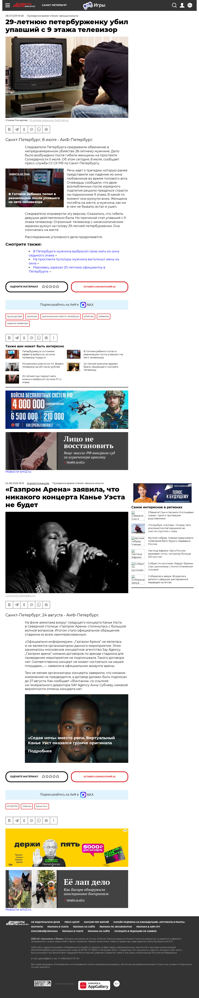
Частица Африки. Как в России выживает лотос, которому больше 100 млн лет (169, 553)
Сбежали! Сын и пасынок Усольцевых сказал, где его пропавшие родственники (171, 515)
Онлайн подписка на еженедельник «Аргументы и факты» (149, 922)
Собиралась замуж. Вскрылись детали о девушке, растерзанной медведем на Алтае (168, 579)
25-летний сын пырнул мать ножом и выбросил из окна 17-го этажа (41, 379)
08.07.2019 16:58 (14, 15)
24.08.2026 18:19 (14, 483)
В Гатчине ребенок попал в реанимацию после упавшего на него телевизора (103, 354)
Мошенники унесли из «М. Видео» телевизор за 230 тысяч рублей (43, 365)
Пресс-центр (72, 922)
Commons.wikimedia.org (20, 595)
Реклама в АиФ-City (148, 927)
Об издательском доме (45, 922)
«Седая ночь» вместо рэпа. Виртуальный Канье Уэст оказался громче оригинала (71, 740)
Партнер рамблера (64, 984)
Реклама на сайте (84, 927)
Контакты (37, 927)
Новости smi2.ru (18, 471)
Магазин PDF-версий (96, 922)
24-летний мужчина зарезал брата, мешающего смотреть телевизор (101, 366)
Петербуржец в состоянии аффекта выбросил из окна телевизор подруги (38, 354)
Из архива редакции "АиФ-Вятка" (49, 120)
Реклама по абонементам (116, 927)
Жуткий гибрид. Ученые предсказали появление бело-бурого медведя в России (170, 540)
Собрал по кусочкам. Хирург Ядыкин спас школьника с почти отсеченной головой (170, 566)
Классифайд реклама (44, 931)
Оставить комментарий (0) (100, 287)
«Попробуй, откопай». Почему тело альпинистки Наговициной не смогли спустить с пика (169, 528)
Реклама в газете (58, 927)
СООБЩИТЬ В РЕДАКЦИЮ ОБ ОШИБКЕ (135, 931)
